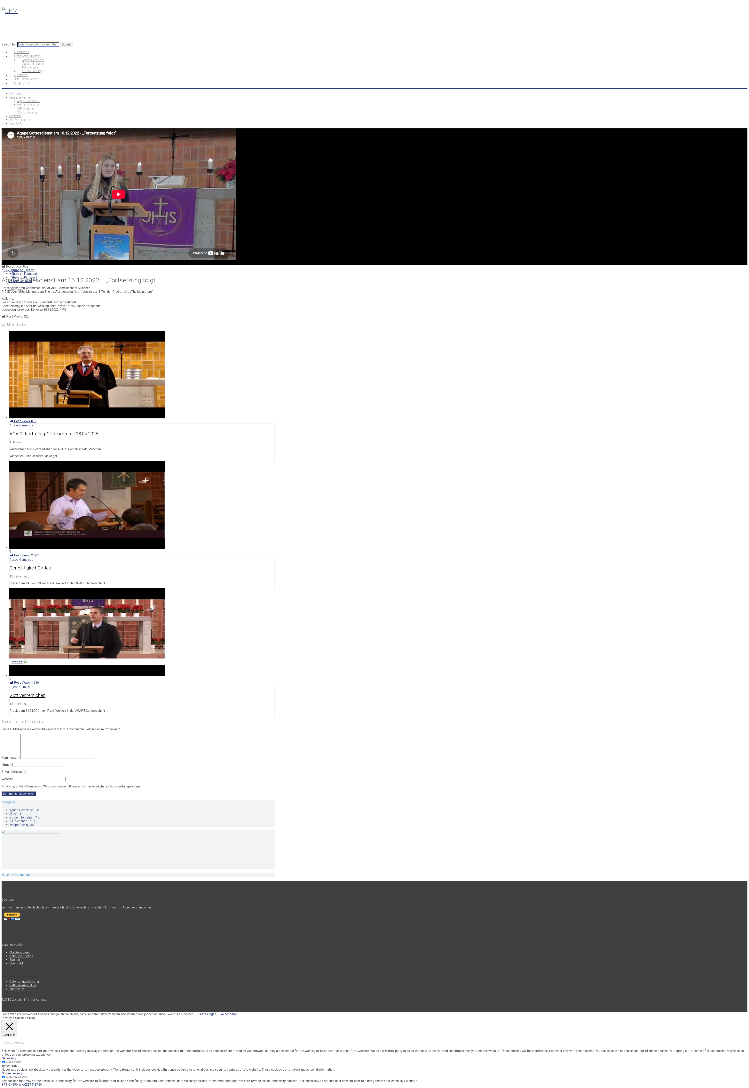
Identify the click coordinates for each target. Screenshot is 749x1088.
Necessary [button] (9, 1058)
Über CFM (16, 963)
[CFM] (10, 10)
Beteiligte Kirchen (21, 956)
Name (7, 764)
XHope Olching (22, 825)
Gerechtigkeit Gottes (30, 568)
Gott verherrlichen (27, 695)
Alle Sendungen (19, 952)
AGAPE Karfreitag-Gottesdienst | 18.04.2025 (54, 434)
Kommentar (11, 758)
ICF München (22, 821)
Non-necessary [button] (12, 1073)
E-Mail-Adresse (13, 772)
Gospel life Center (24, 817)
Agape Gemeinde (21, 425)
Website (7, 779)
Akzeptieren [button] (229, 1014)
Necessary (13, 1062)
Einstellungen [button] (207, 1014)
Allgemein (17, 814)
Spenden (15, 960)
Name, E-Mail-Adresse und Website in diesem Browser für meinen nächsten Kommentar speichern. (73, 786)
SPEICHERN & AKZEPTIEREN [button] (22, 1084)
